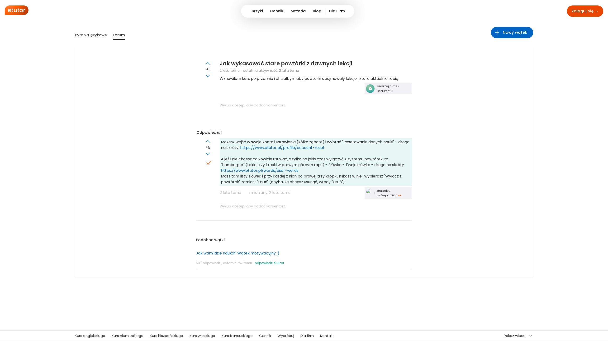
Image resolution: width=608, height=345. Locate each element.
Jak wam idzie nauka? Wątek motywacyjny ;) (237, 253)
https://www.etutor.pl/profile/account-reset (282, 147)
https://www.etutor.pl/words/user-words (260, 170)
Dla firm (307, 335)
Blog (317, 11)
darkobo (383, 190)
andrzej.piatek (388, 86)
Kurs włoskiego (202, 335)
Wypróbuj (285, 335)
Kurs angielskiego (90, 335)
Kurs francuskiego (237, 335)
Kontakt (327, 335)
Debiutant (384, 91)
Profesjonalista (387, 195)
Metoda (298, 11)
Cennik (276, 11)
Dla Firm (337, 11)
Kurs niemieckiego (127, 335)
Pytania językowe (91, 35)
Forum (119, 35)
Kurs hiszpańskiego (166, 335)
